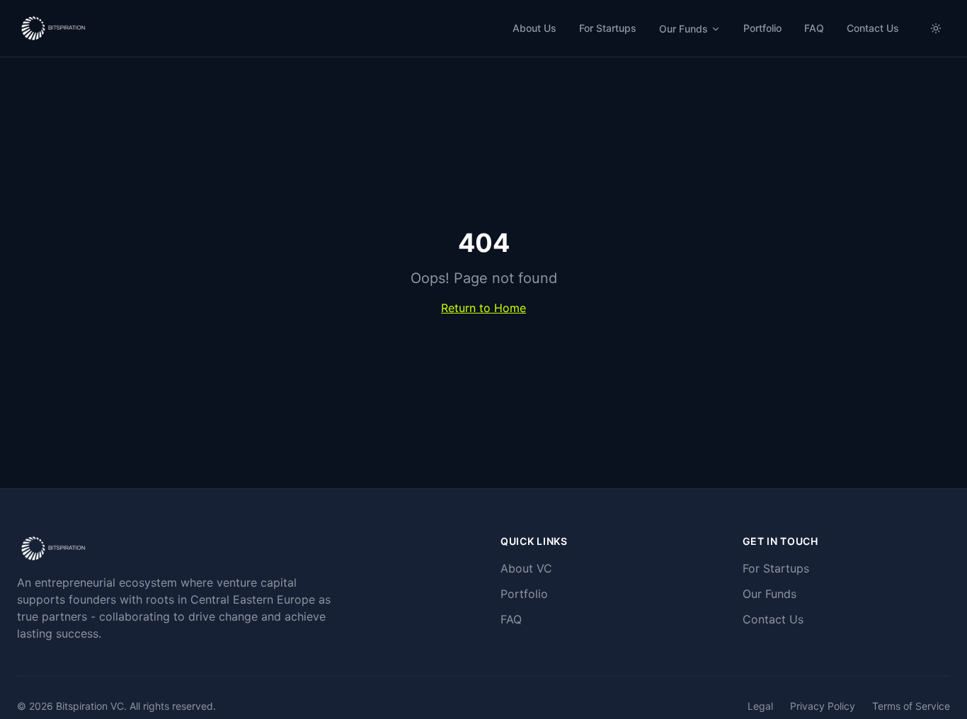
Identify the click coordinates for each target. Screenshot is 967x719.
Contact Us (873, 28)
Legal (760, 706)
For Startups (607, 28)
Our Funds (683, 29)
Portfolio (762, 28)
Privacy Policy (822, 706)
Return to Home (483, 308)
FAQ (814, 28)
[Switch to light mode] (936, 28)
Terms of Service (911, 706)
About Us (534, 28)
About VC (526, 568)
